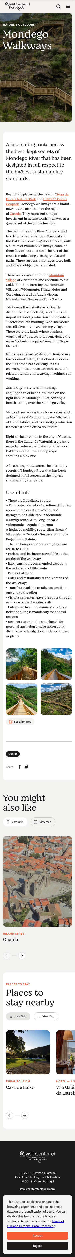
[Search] (58, 6)
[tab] (15, 821)
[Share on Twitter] (26, 767)
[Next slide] (21, 955)
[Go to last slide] (9, 1115)
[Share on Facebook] (19, 767)
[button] (68, 6)
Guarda (15, 213)
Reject (37, 1246)
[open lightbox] (21, 664)
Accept (38, 1235)
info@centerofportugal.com (37, 1189)
